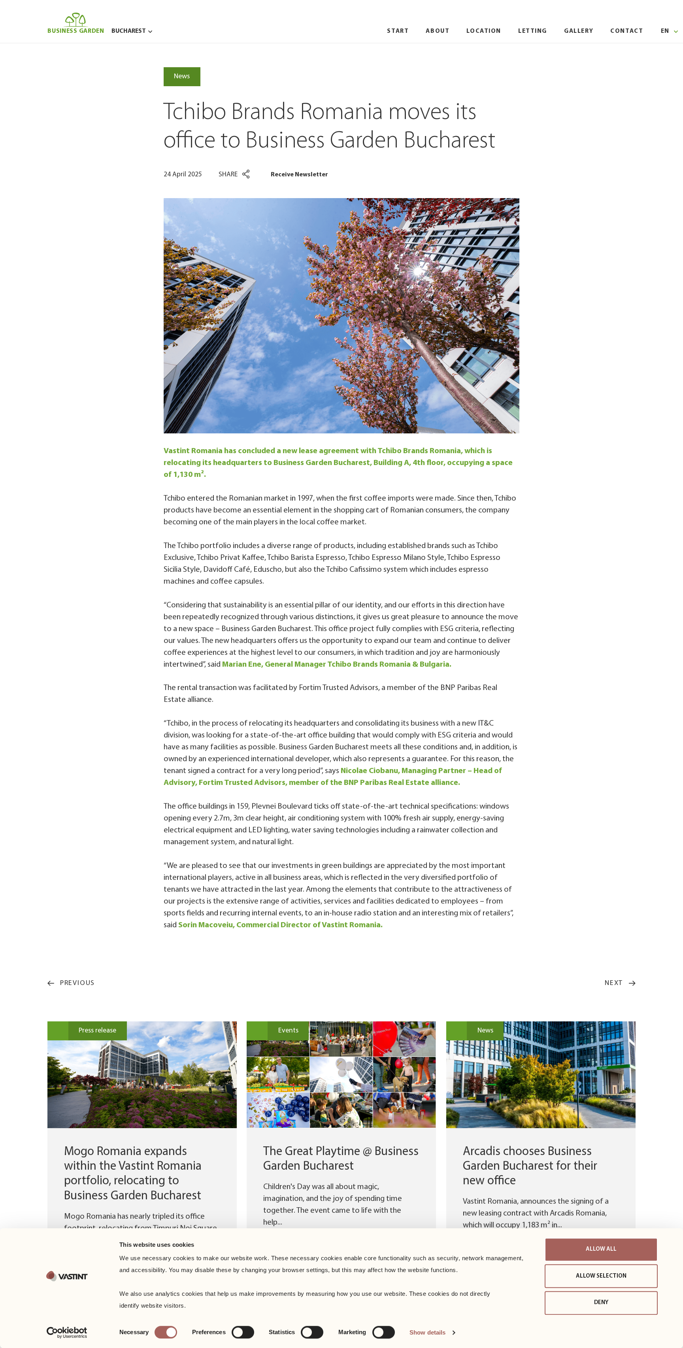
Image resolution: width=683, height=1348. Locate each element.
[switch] (243, 1332)
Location (483, 31)
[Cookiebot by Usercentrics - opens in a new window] (67, 1333)
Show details (427, 1332)
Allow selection (601, 1276)
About (437, 31)
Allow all (601, 1249)
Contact (626, 31)
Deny (601, 1303)
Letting (532, 31)
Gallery (578, 31)
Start (398, 31)
